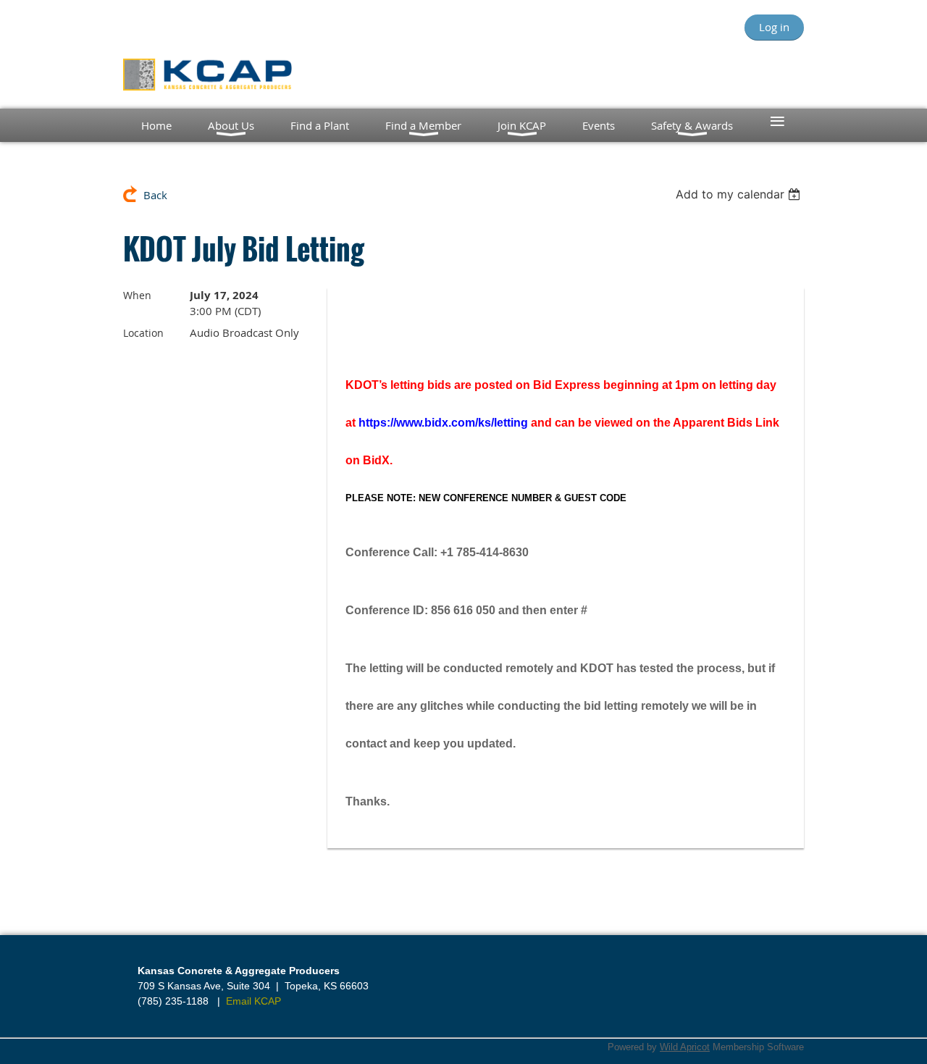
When (137, 295)
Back (155, 195)
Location (143, 333)
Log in (774, 27)
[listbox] (740, 194)
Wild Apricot (685, 1047)
